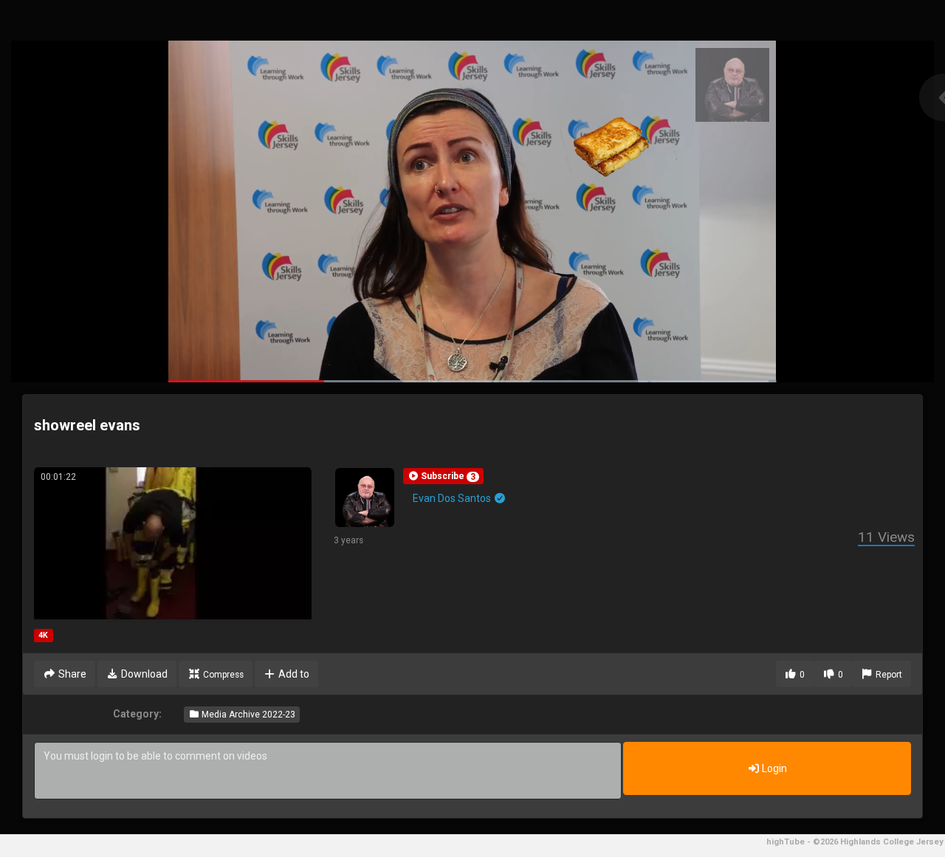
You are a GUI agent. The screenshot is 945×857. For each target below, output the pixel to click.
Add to (292, 674)
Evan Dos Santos (453, 498)
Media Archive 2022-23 (247, 714)
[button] (443, 476)
